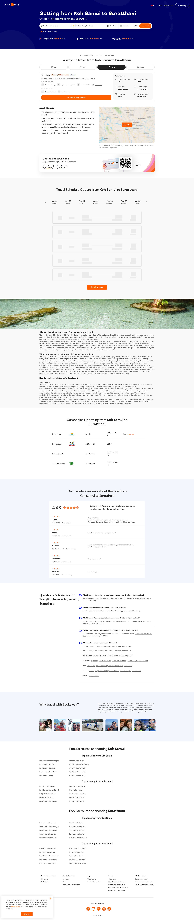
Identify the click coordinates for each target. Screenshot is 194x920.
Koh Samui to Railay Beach (79, 764)
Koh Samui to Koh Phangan (49, 761)
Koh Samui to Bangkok (47, 768)
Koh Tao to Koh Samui (47, 786)
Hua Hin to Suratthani (47, 863)
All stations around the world (117, 890)
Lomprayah (57, 444)
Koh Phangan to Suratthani (49, 856)
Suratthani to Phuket (76, 830)
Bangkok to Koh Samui (47, 794)
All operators (112, 879)
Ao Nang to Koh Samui (77, 794)
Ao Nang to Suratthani (77, 860)
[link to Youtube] (109, 909)
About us (66, 879)
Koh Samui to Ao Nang (77, 776)
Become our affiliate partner (144, 885)
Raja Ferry (56, 434)
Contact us (44, 882)
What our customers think (71, 885)
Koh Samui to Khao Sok (77, 772)
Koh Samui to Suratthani (48, 772)
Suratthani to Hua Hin (77, 827)
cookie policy (15, 907)
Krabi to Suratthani (76, 856)
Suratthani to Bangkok (47, 834)
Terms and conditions (94, 882)
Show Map (127, 125)
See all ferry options (77, 98)
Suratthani (103, 55)
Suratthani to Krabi (76, 823)
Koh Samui (84, 55)
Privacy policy (91, 879)
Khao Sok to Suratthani (77, 848)
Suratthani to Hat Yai (76, 834)
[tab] (53, 67)
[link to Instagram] (99, 909)
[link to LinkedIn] (93, 909)
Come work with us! (141, 879)
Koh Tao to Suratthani (47, 852)
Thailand (92, 55)
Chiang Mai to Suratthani (78, 863)
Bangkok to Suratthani (47, 848)
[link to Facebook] (88, 909)
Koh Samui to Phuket (76, 761)
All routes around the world (117, 882)
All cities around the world (116, 885)
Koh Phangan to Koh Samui (49, 790)
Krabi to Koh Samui (76, 790)
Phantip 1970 (141, 96)
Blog (64, 882)
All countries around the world (118, 887)
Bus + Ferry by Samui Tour (136, 621)
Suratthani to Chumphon (78, 838)
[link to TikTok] (104, 909)
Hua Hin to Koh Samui (77, 797)
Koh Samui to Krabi (46, 776)
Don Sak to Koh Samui (77, 786)
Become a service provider (143, 882)
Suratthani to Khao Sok (47, 838)
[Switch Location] (73, 26)
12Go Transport (58, 464)
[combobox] (55, 26)
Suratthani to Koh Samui (48, 801)
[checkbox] (41, 31)
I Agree (27, 914)
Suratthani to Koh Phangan (49, 827)
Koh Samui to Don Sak (77, 768)
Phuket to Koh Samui (46, 797)
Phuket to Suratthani (76, 852)
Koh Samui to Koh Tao (47, 764)
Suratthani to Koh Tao (47, 823)
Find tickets (145, 26)
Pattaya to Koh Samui (77, 801)
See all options (97, 287)
